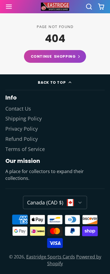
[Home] (55, 7)
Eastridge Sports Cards (50, 257)
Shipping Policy (23, 118)
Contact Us (18, 108)
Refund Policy (21, 138)
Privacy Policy (21, 128)
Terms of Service (25, 149)
